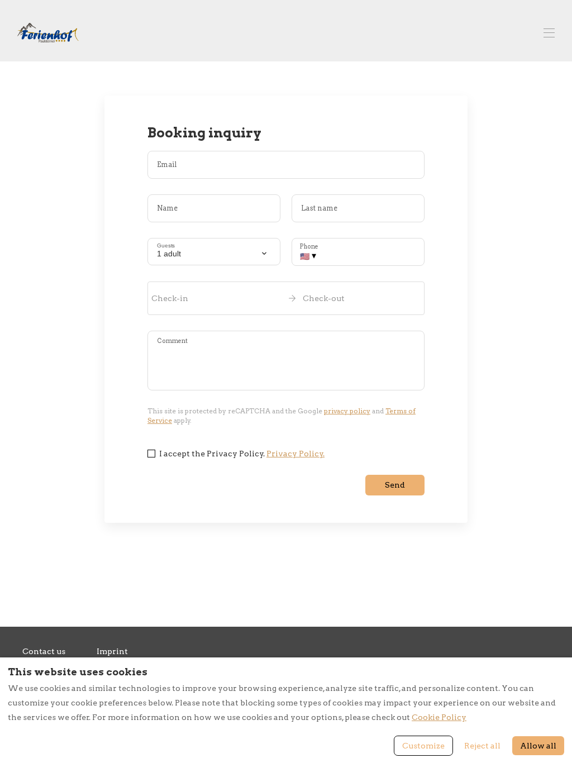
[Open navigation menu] (549, 32)
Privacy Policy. (295, 453)
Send (395, 484)
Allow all (538, 745)
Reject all (482, 745)
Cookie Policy (439, 717)
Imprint (112, 651)
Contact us (43, 651)
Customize (423, 745)
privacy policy (347, 411)
